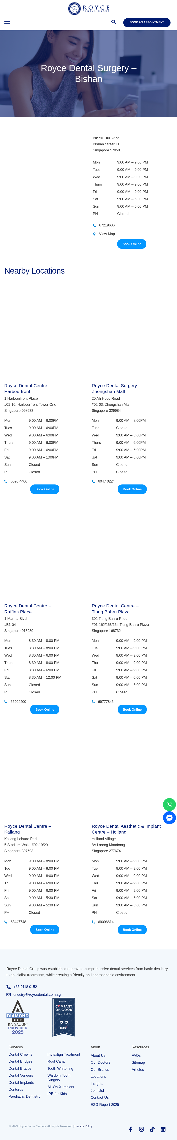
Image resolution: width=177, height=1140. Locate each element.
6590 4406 (19, 481)
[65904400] (5, 701)
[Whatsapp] (169, 804)
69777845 (106, 702)
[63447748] (5, 922)
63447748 (18, 922)
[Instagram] (141, 1129)
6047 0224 (106, 481)
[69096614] (93, 922)
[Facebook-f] (130, 1129)
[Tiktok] (152, 1129)
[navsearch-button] (113, 22)
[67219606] (94, 225)
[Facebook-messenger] (169, 817)
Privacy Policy (83, 1126)
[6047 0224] (93, 481)
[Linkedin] (163, 1129)
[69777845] (93, 701)
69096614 (106, 922)
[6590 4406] (5, 481)
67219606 (107, 225)
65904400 (18, 702)
